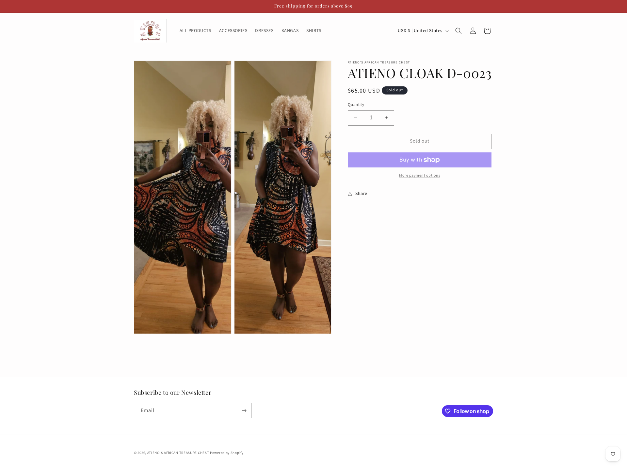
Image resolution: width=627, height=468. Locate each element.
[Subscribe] (244, 410)
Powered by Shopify (227, 452)
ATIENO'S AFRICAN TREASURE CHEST (178, 452)
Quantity (356, 105)
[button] (458, 31)
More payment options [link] (419, 175)
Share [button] (361, 193)
